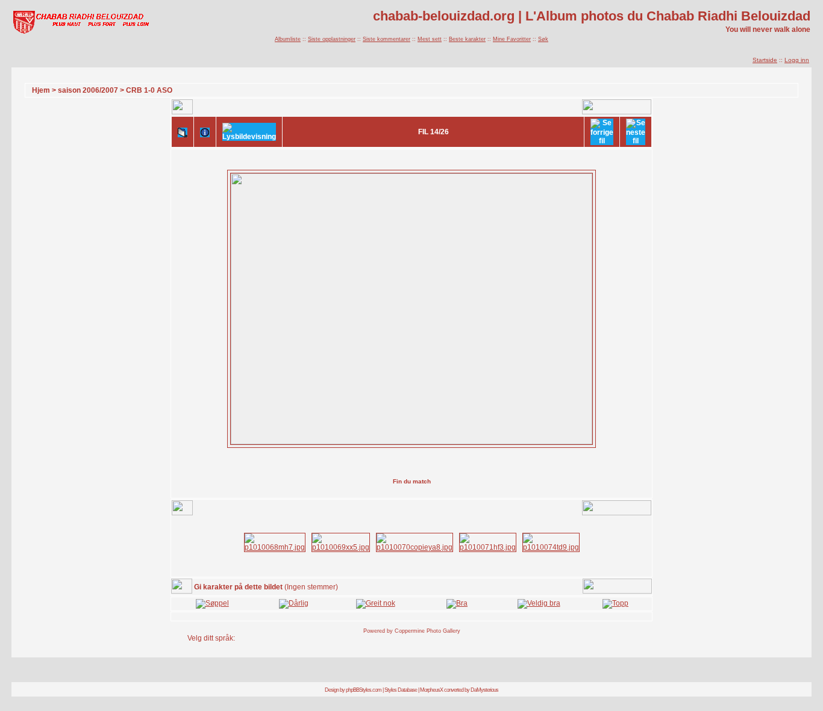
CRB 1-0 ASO (149, 90)
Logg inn (796, 60)
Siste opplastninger (331, 39)
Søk (543, 39)
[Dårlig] (293, 603)
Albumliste (288, 39)
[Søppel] (212, 603)
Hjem (41, 90)
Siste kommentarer (386, 39)
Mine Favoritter (512, 39)
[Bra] (457, 603)
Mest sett (430, 39)
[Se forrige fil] (601, 132)
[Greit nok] (375, 603)
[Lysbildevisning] (249, 132)
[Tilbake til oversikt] (182, 132)
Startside (765, 60)
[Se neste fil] (635, 132)
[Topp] (615, 603)
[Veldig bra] (539, 603)
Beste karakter (467, 39)
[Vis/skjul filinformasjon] (205, 132)
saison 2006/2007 (88, 90)
